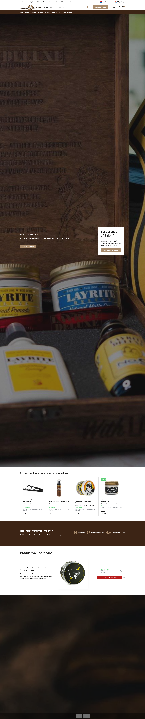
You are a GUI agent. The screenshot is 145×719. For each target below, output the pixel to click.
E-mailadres (80, 353)
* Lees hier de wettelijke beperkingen (86, 366)
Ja (79, 716)
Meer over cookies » (97, 716)
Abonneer (82, 362)
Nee (87, 716)
